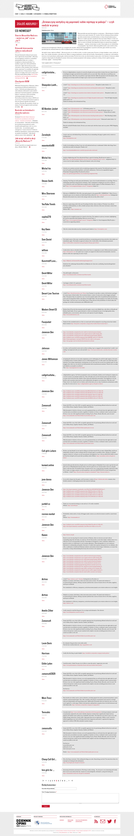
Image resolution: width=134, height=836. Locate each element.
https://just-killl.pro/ (73, 505)
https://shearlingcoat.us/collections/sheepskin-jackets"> (82, 84)
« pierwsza (43, 780)
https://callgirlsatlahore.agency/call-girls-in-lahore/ (90, 383)
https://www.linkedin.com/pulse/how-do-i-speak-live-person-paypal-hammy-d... (82, 566)
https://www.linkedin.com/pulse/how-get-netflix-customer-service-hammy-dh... (82, 568)
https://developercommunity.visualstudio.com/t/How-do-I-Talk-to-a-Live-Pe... (82, 526)
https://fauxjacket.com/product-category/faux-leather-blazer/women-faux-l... (89, 323)
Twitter (109, 821)
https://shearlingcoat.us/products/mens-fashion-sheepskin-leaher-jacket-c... (86, 92)
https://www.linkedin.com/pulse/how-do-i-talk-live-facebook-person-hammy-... (82, 332)
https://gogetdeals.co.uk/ (86, 644)
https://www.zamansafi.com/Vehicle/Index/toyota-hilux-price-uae (79, 415)
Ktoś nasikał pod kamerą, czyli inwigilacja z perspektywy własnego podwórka (26, 76)
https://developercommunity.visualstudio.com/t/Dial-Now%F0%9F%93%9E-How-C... (84, 489)
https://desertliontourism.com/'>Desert (76, 293)
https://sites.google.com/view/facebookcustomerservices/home (78, 341)
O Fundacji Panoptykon (49, 14)
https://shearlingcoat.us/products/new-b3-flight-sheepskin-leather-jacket (86, 97)
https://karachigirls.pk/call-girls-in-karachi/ (74, 762)
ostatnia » (72, 780)
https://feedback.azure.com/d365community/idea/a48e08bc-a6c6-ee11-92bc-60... (83, 337)
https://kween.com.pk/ (68, 534)
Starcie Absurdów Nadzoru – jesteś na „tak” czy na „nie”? (26, 38)
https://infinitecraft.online (101, 479)
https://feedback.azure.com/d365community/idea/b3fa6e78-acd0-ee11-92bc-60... (83, 524)
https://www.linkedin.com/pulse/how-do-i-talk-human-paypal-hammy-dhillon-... (83, 335)
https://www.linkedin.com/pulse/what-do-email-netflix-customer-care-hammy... (82, 571)
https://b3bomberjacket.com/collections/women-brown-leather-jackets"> (86, 112)
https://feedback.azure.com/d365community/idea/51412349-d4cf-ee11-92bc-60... (83, 496)
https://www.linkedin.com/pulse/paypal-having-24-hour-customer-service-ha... (82, 564)
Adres (43, 78)
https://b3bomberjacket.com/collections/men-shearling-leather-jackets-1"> (86, 115)
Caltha (70, 832)
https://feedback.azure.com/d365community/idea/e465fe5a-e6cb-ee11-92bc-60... (83, 396)
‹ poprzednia (46, 780)
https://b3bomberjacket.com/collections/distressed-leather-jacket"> (84, 119)
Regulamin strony (70, 821)
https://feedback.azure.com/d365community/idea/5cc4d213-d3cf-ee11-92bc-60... (83, 494)
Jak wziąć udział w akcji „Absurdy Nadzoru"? (25, 139)
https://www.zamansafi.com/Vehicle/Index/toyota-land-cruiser (78, 443)
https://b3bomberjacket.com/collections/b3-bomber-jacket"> (83, 110)
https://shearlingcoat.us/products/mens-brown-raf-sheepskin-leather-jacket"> (87, 88)
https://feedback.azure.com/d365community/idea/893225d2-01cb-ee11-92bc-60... (83, 391)
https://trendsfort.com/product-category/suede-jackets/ (95, 653)
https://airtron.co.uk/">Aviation (75, 579)
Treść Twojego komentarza (49, 792)
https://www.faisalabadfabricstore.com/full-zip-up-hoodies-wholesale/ (80, 150)
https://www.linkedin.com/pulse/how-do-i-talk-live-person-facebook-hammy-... (82, 561)
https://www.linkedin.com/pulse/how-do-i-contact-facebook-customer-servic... (82, 563)
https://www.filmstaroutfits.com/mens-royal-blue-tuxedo (77, 274)
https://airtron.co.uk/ (68, 603)
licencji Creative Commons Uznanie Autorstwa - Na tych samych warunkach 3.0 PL (74, 830)
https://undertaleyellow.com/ (103, 195)
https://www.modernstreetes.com (71, 314)
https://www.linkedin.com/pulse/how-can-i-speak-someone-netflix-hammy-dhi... (83, 333)
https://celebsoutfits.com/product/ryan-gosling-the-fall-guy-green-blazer (81, 242)
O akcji (22, 14)
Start (16, 14)
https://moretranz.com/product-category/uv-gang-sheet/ (86, 704)
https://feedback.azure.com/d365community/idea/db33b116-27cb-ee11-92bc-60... (83, 392)
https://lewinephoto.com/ (100, 229)
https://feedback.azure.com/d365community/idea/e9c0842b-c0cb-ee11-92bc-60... (83, 398)
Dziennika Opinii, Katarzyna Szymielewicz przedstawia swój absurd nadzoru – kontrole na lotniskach (25, 118)
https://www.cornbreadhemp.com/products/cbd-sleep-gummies (86, 712)
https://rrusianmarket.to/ (74, 517)
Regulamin (29, 14)
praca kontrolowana (47, 66)
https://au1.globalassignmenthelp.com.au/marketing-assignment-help (80, 173)
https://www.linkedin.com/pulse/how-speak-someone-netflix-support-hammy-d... (83, 570)
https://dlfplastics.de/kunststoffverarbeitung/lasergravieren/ (78, 260)
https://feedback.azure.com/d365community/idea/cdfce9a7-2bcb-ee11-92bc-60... (83, 394)
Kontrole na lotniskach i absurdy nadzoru (25, 111)
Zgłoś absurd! (27, 24)
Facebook (115, 821)
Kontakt (62, 820)
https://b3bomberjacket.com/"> (75, 108)
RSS (96, 821)
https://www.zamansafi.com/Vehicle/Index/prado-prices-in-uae (78, 427)
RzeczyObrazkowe (63, 832)
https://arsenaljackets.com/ (69, 138)
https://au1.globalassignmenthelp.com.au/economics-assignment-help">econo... (86, 159)
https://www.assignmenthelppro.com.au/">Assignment (79, 186)
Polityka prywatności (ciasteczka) (81, 821)
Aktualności (37, 14)
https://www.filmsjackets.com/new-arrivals (73, 612)
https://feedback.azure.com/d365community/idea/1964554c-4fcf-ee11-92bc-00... (83, 491)
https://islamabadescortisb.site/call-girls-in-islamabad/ (76, 773)
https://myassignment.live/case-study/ (75, 367)
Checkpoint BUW (22, 81)
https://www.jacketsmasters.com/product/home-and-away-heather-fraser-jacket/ (82, 665)
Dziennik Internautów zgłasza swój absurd (24, 49)
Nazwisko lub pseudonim (48, 788)
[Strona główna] (27, 7)
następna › (69, 780)
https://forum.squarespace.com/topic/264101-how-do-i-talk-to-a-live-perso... (82, 339)
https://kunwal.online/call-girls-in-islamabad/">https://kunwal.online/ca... (92, 472)
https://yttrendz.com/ (76, 209)
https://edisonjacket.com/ (69, 251)
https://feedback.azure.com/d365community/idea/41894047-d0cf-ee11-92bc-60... (83, 493)
